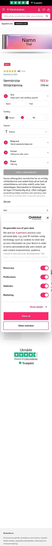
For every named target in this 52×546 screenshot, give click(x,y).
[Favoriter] (43, 9)
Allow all (26, 316)
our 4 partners (19, 232)
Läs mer (7, 201)
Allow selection (26, 325)
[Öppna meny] (3, 9)
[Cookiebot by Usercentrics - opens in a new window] (30, 218)
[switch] (44, 277)
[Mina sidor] (39, 9)
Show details (36, 307)
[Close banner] (48, 218)
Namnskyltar (21, 23)
